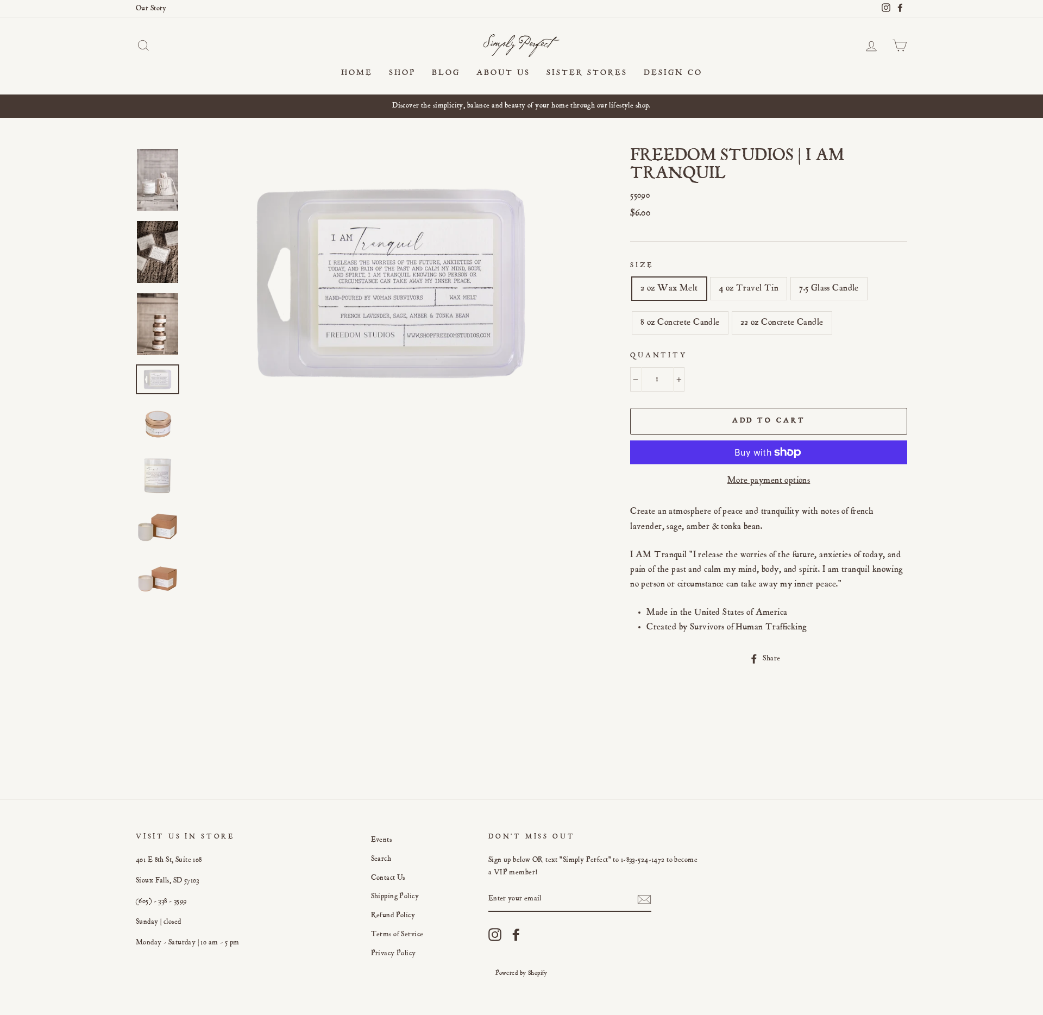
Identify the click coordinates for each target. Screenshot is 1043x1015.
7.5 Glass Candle (829, 288)
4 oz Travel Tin (748, 288)
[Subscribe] (644, 899)
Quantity (658, 356)
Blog (446, 73)
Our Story (151, 8)
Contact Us (388, 878)
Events (381, 840)
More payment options (768, 481)
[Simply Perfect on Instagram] (494, 934)
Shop (402, 73)
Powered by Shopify (521, 973)
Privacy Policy (393, 953)
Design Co (673, 73)
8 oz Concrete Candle (680, 322)
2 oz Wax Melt (669, 288)
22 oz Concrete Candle (782, 322)
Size (641, 265)
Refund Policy (393, 915)
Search (381, 859)
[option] (521, 106)
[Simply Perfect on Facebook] (516, 934)
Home (357, 73)
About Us (503, 73)
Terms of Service (397, 934)
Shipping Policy (395, 896)
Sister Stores (586, 73)
